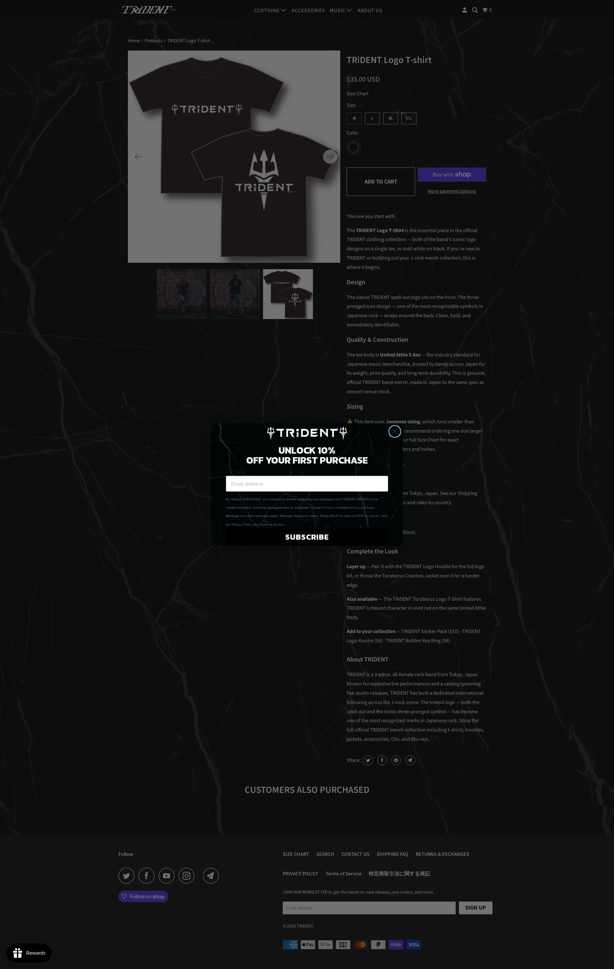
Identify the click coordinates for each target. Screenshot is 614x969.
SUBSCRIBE (307, 537)
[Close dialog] (394, 431)
